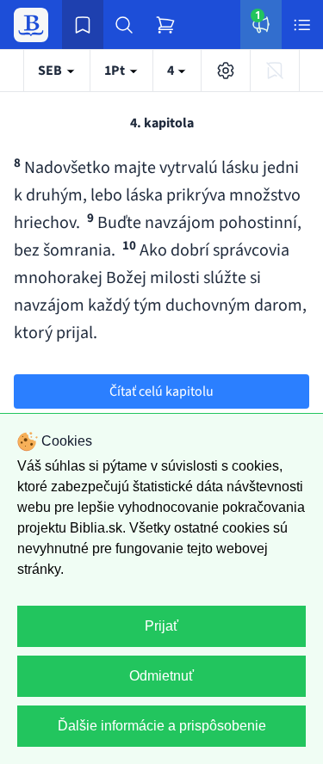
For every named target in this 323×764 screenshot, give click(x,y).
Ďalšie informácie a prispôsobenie (162, 725)
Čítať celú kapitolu (161, 391)
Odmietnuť (161, 675)
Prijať (161, 626)
